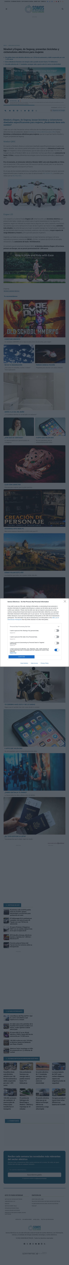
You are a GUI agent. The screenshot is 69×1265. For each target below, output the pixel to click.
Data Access (34, 663)
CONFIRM (21, 656)
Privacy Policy (45, 663)
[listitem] (34, 627)
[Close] (65, 602)
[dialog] (34, 632)
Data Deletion (24, 663)
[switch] (56, 630)
